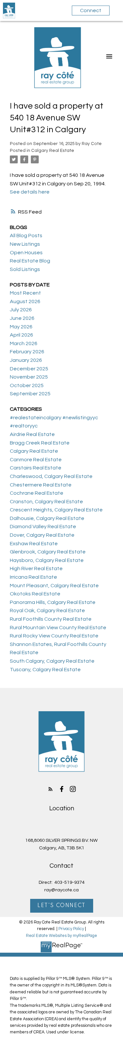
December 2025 (29, 368)
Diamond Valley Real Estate (43, 526)
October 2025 (27, 385)
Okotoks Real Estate (35, 593)
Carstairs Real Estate (35, 467)
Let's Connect (61, 905)
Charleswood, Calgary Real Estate (51, 476)
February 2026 (27, 351)
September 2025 (30, 393)
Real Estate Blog (30, 260)
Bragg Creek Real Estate (40, 443)
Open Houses (26, 252)
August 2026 (25, 301)
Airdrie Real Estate (32, 434)
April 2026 (21, 335)
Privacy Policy (71, 929)
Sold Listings (25, 269)
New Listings (25, 244)
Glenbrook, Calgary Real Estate (48, 551)
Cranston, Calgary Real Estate (46, 501)
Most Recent (25, 293)
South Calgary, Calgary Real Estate (52, 661)
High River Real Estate (36, 568)
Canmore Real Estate (36, 459)
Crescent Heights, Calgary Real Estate (56, 509)
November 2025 (29, 377)
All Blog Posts (26, 235)
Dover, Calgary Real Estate (42, 535)
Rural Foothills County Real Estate (51, 619)
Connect (90, 10)
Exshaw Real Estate (34, 543)
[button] (50, 789)
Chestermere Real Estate (41, 484)
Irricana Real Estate (33, 577)
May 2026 (21, 326)
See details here (30, 192)
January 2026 (26, 360)
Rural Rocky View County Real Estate (54, 635)
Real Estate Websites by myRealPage (61, 936)
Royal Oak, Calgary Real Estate (47, 610)
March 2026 (23, 343)
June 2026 (22, 318)
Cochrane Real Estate (36, 493)
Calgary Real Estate (52, 150)
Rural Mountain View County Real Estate (58, 627)
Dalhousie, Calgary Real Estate (47, 518)
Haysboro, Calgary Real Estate (47, 560)
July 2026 (21, 309)
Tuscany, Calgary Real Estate (45, 669)
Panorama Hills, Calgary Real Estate (52, 602)
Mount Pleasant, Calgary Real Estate (54, 585)
